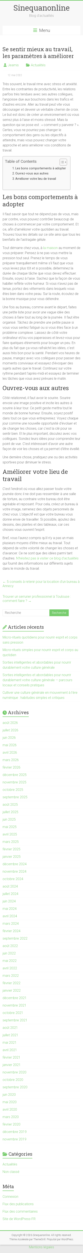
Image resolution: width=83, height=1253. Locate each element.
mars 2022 (11, 976)
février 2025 (11, 849)
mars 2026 (11, 760)
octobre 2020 (13, 1080)
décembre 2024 (15, 864)
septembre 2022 (15, 938)
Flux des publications (18, 1204)
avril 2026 (10, 752)
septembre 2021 (15, 1020)
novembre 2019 (14, 1139)
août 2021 (10, 1028)
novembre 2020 (14, 1072)
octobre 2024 (13, 879)
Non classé (11, 1172)
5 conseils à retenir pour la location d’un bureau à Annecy (41, 584)
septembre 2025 (15, 797)
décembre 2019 (15, 1132)
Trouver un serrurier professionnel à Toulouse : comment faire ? (37, 599)
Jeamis (13, 65)
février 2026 (11, 767)
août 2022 (10, 946)
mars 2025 (11, 842)
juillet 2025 (10, 812)
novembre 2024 (14, 871)
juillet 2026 (10, 730)
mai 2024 (10, 909)
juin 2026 (9, 738)
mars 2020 (11, 1117)
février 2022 (11, 983)
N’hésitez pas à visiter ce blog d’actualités (47, 558)
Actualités (38, 65)
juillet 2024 (10, 894)
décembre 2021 (15, 998)
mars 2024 (11, 924)
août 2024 (10, 886)
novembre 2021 (14, 1005)
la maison (50, 248)
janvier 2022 (12, 990)
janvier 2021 (12, 1065)
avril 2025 (10, 834)
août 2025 (10, 805)
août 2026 (10, 723)
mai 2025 (10, 827)
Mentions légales (41, 1247)
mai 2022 (10, 961)
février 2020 (11, 1124)
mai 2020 (10, 1102)
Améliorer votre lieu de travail (35, 179)
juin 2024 (9, 901)
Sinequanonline (41, 8)
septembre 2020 (15, 1087)
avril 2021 (10, 1050)
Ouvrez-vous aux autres (32, 173)
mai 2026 (10, 745)
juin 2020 (9, 1095)
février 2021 (11, 1057)
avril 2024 (10, 916)
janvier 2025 (12, 857)
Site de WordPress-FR (19, 1219)
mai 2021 (10, 1043)
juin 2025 (9, 819)
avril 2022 (10, 968)
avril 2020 (10, 1109)
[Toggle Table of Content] (61, 162)
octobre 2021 (13, 1013)
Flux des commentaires (20, 1211)
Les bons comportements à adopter (40, 168)
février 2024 (11, 931)
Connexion (10, 1197)
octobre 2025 (13, 790)
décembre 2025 (15, 775)
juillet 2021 (10, 1035)
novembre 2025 (14, 782)
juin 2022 (9, 953)
